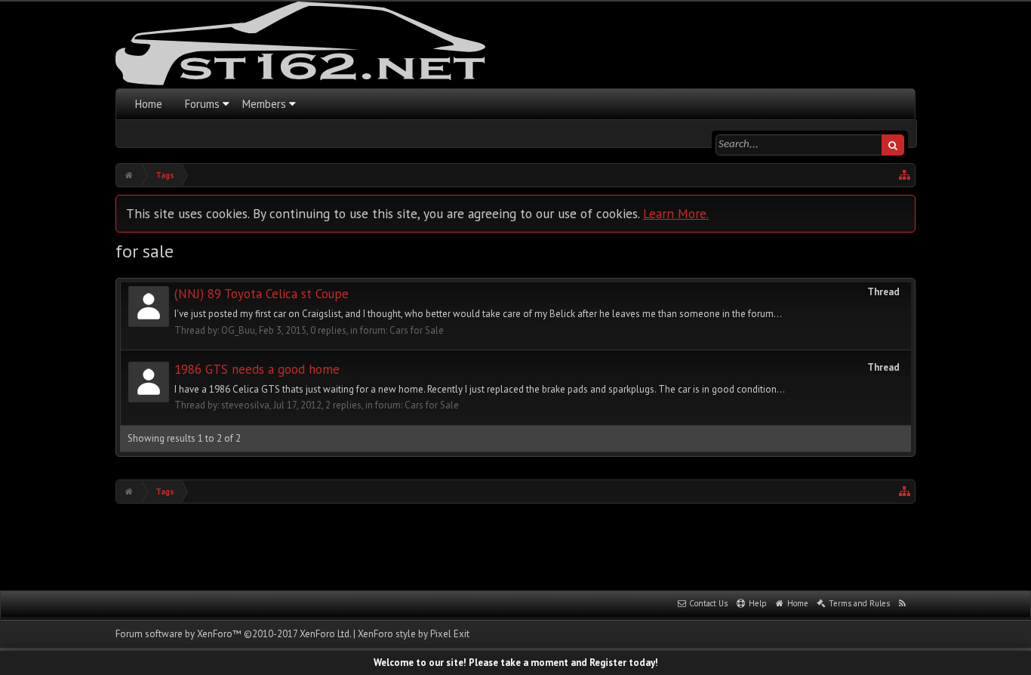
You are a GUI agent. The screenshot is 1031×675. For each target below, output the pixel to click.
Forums (202, 104)
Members (264, 104)
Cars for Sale (416, 330)
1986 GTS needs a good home (257, 369)
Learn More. (676, 213)
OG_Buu (238, 330)
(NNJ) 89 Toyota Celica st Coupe (261, 293)
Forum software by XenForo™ (233, 633)
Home (148, 104)
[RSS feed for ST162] (903, 604)
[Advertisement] (515, 545)
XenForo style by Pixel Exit (413, 633)
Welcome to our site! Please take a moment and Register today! (516, 662)
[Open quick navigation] (905, 175)
